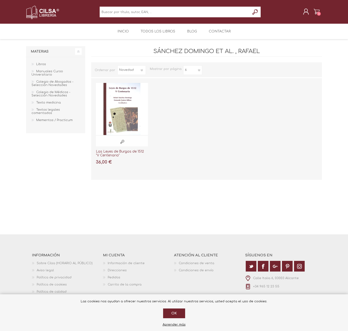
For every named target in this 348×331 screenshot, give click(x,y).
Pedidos (114, 277)
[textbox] (175, 12)
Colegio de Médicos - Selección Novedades (50, 94)
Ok (174, 313)
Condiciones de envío (196, 270)
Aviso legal (45, 270)
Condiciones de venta (196, 263)
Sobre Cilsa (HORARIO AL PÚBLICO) (65, 263)
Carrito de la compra (316, 11)
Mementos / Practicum (54, 120)
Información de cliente (126, 263)
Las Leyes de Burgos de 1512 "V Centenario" (120, 153)
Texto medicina (48, 102)
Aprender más (174, 324)
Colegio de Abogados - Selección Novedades (52, 83)
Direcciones (117, 270)
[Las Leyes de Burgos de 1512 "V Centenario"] (122, 109)
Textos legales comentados (45, 111)
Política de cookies (52, 284)
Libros (41, 64)
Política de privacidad (54, 277)
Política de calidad (52, 291)
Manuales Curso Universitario (47, 73)
